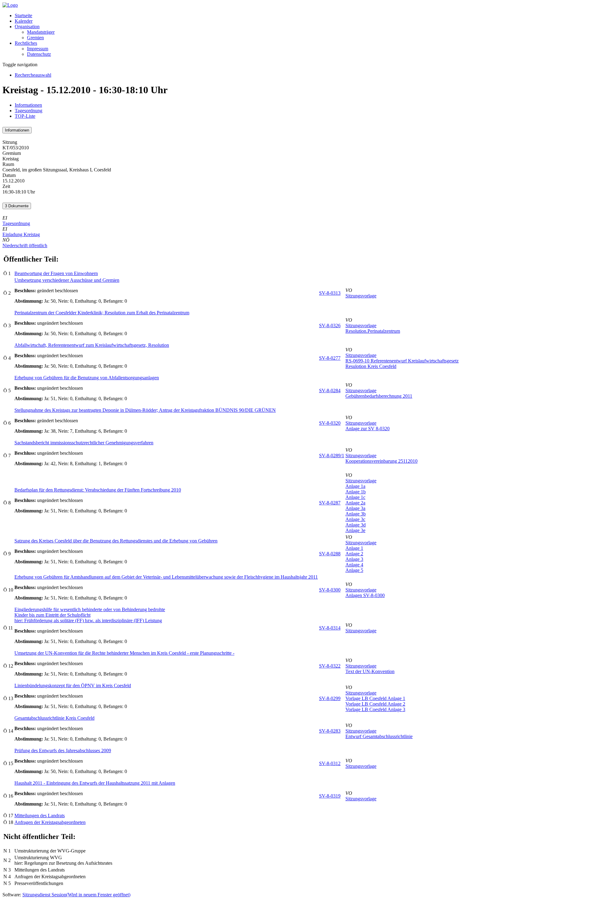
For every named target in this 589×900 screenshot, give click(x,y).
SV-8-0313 (330, 293)
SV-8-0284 (330, 390)
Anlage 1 (354, 548)
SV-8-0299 (330, 698)
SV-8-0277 (330, 358)
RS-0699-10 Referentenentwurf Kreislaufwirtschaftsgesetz (402, 360)
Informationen (28, 105)
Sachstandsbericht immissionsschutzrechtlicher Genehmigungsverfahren (83, 442)
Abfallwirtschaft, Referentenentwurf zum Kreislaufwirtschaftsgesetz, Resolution (91, 345)
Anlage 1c (355, 497)
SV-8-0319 (330, 796)
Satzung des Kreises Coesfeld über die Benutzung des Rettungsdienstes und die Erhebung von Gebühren (116, 540)
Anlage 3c (355, 519)
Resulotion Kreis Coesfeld (370, 366)
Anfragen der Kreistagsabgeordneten (50, 822)
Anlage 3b (355, 513)
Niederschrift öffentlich (24, 245)
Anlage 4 (354, 564)
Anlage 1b (355, 491)
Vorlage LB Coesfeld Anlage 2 (375, 704)
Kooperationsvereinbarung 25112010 (381, 461)
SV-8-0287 (330, 502)
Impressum (37, 48)
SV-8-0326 (330, 325)
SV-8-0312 (330, 763)
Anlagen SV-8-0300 (365, 595)
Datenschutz (39, 54)
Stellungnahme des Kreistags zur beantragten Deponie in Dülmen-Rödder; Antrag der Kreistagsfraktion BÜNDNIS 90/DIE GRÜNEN (145, 410)
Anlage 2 (354, 553)
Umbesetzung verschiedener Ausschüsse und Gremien (66, 280)
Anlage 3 (354, 559)
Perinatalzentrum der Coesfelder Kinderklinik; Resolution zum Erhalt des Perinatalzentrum (101, 312)
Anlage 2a (355, 502)
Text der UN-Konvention (370, 671)
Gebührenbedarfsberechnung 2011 (378, 396)
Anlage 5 (354, 570)
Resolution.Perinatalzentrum (372, 331)
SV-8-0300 (330, 589)
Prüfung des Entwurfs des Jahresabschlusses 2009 (62, 750)
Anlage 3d (355, 524)
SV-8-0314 (330, 627)
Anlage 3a (355, 508)
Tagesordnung (28, 110)
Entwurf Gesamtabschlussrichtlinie (379, 736)
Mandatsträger (41, 32)
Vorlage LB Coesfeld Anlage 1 (375, 698)
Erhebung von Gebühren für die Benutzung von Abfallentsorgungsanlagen (86, 377)
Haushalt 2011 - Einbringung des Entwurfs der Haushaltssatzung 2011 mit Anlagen (94, 783)
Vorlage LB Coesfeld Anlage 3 (375, 709)
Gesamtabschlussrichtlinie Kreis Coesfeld (54, 718)
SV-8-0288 (330, 553)
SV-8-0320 (330, 423)
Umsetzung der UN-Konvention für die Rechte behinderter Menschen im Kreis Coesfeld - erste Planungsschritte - (124, 653)
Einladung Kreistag (21, 234)
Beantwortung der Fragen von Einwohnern (56, 273)
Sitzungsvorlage (360, 295)
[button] (27, 26)
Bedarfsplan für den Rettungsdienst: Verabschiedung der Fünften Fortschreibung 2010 (97, 489)
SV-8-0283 (330, 730)
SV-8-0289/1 (331, 455)
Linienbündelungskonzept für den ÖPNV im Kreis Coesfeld (72, 685)
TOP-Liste (25, 116)
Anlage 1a (355, 486)
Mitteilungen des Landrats (39, 815)
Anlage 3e (355, 530)
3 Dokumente (17, 206)
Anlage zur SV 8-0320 (367, 428)
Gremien (35, 37)
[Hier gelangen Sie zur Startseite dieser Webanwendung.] (10, 5)
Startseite (23, 15)
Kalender (24, 21)
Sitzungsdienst (76, 894)
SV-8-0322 (330, 665)
